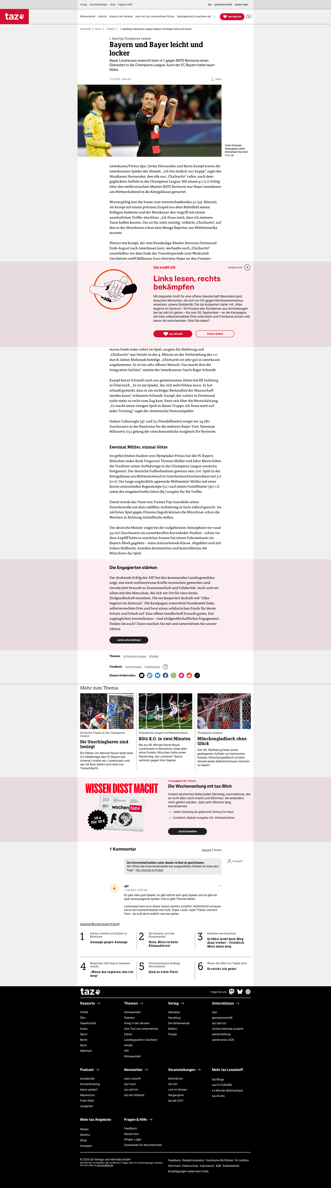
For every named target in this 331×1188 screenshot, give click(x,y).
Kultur (84, 1029)
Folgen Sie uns (219, 992)
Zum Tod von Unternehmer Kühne (141, 1031)
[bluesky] (240, 993)
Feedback (130, 1128)
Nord (83, 1045)
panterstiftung (221, 1034)
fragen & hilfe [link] (125, 4)
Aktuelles (174, 1012)
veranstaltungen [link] (98, 4)
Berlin (84, 1040)
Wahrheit (86, 1051)
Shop (83, 1140)
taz (90, 992)
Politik (84, 1012)
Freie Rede (87, 1100)
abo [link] (210, 4)
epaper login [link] (241, 4)
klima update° (89, 1089)
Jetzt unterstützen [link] (129, 640)
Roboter (129, 1018)
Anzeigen (86, 1146)
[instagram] (248, 993)
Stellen (172, 1029)
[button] (249, 17)
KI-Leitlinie (242, 1160)
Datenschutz (190, 1166)
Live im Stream (177, 1089)
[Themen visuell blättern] (214, 16)
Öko (82, 1018)
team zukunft (132, 1078)
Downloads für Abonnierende (143, 1145)
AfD (126, 1051)
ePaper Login (132, 1139)
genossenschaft (222, 1018)
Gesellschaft (88, 1023)
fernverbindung (90, 1084)
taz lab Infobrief (134, 1095)
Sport (98, 29)
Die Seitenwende (179, 1023)
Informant (174, 1166)
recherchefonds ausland (227, 1029)
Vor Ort (173, 1084)
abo (214, 1012)
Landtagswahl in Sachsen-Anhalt (141, 1042)
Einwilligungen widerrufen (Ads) (188, 1171)
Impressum (207, 1166)
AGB (219, 1166)
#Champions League (135, 656)
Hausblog (174, 1018)
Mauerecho (87, 1095)
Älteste (218, 850)
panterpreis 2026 (223, 1040)
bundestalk (87, 1078)
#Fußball (153, 656)
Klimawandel (132, 1012)
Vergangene (176, 1095)
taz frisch (130, 1084)
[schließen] (247, 267)
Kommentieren (133, 666)
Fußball (110, 29)
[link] (88, 16)
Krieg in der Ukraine (136, 1023)
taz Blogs (218, 1079)
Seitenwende (231, 1166)
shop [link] (112, 4)
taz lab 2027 (176, 1100)
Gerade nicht (235, 267)
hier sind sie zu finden (149, 870)
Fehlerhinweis (152, 666)
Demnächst (175, 1078)
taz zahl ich (219, 1023)
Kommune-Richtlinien (220, 1160)
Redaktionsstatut (193, 1160)
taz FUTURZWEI (222, 1085)
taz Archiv (218, 1096)
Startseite (85, 29)
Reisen (84, 1129)
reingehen (86, 1106)
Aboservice (131, 1134)
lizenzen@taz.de (105, 1165)
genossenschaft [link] (223, 4)
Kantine (85, 1135)
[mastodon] (232, 993)
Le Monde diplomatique (227, 1090)
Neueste (206, 850)
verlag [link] (83, 4)
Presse (172, 1034)
